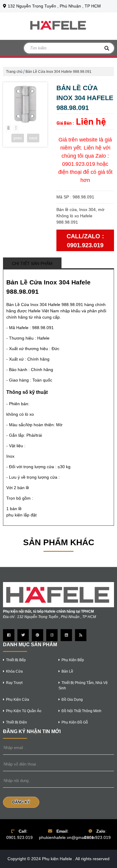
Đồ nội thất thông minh (81, 711)
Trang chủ (14, 72)
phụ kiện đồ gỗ (75, 722)
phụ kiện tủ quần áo (23, 711)
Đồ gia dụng (72, 699)
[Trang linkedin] (66, 635)
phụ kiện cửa (17, 699)
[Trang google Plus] (37, 635)
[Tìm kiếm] (107, 48)
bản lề (67, 671)
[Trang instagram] (52, 635)
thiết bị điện (16, 722)
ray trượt (14, 683)
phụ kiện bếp (73, 660)
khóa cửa (14, 671)
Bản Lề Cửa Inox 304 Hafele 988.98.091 (59, 72)
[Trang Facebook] (8, 635)
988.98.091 (43, 327)
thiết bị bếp (16, 660)
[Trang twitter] (23, 635)
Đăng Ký (21, 802)
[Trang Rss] (80, 635)
